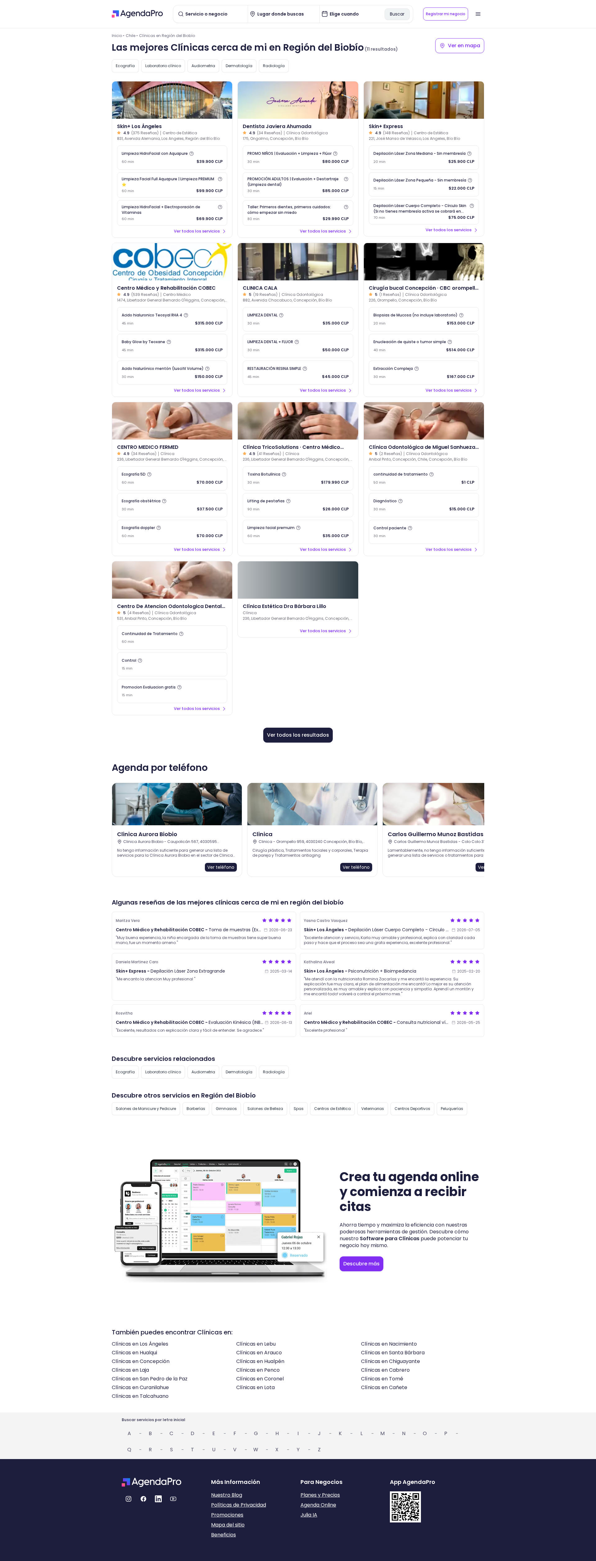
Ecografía (125, 65)
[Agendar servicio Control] (172, 664)
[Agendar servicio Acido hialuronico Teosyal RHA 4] (172, 319)
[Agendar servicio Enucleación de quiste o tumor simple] (424, 346)
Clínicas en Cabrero (385, 1370)
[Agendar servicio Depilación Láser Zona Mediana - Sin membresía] (424, 157)
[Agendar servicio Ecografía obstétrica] (172, 505)
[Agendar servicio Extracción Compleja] (424, 372)
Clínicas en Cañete (384, 1387)
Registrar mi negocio (445, 13)
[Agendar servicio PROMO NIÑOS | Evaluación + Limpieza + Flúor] (298, 157)
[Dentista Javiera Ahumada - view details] (298, 100)
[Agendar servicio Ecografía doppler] (172, 532)
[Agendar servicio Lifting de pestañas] (298, 505)
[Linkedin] (158, 1499)
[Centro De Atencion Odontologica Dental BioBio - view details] (172, 580)
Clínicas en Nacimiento (389, 1343)
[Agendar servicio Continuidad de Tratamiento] (172, 637)
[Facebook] (143, 1499)
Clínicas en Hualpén (260, 1361)
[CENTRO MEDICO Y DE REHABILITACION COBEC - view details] (172, 261)
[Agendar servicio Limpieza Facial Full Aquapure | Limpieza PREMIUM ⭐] (172, 185)
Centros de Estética (332, 1108)
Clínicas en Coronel (260, 1378)
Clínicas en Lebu (256, 1343)
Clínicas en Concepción (140, 1361)
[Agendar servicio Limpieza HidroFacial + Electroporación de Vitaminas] (172, 212)
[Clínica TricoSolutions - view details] (298, 421)
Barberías (196, 1108)
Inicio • (118, 35)
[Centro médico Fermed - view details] (172, 421)
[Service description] (191, 153)
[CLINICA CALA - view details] (298, 261)
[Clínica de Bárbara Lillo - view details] (298, 580)
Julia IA (308, 1514)
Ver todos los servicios (197, 231)
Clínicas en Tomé (382, 1378)
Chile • (132, 35)
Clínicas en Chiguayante (390, 1361)
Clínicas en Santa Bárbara (393, 1352)
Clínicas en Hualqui (134, 1352)
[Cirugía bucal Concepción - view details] (424, 261)
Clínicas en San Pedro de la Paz (149, 1378)
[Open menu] (478, 14)
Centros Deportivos (412, 1108)
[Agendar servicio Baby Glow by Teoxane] (172, 346)
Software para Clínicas (389, 1238)
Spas (299, 1108)
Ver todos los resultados (298, 735)
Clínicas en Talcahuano (140, 1396)
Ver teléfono (220, 867)
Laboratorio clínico (163, 65)
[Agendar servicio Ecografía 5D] (172, 478)
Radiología (274, 65)
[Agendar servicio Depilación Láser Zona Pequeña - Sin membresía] (424, 184)
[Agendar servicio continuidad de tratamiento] (424, 478)
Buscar (397, 14)
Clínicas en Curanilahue (140, 1387)
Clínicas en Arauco (259, 1352)
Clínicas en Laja (130, 1370)
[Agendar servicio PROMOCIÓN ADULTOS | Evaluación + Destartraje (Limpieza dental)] (298, 185)
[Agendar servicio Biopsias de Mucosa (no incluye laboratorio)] (424, 319)
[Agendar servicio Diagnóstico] (424, 505)
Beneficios (223, 1534)
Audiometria (203, 65)
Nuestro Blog (226, 1495)
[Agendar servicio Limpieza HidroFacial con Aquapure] (172, 157)
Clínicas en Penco (258, 1370)
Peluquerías (452, 1108)
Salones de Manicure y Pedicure (146, 1108)
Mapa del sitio (228, 1524)
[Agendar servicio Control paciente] (424, 532)
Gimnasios (226, 1108)
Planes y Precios (320, 1495)
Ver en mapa (464, 45)
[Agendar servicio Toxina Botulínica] (298, 478)
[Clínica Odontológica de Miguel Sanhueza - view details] (424, 421)
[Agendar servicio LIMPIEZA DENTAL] (298, 319)
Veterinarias (372, 1108)
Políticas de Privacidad (238, 1504)
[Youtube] (173, 1499)
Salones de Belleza (265, 1108)
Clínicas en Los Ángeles (140, 1343)
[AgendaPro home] (137, 14)
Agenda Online (318, 1504)
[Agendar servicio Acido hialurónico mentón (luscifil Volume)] (172, 372)
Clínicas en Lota (255, 1387)
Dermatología (239, 65)
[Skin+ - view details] (172, 100)
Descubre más (361, 1263)
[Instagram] (128, 1499)
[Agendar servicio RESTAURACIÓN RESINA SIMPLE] (298, 372)
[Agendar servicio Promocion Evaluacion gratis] (172, 691)
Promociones (227, 1514)
